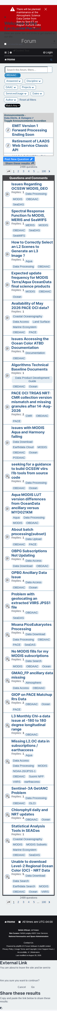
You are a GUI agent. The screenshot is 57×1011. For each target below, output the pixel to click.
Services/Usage (15, 93)
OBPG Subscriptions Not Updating (29, 553)
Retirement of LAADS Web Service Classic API (31, 145)
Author (10, 99)
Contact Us (28, 943)
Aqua (29, 261)
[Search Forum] (50, 68)
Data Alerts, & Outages (17, 118)
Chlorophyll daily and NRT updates (29, 812)
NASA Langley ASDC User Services (34, 933)
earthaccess (32, 781)
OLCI (32, 803)
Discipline (32, 81)
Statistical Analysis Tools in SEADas (28, 828)
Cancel (22, 987)
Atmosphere (33, 682)
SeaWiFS (19, 235)
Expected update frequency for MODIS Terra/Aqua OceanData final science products (31, 279)
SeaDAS (18, 204)
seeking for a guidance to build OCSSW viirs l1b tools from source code (31, 471)
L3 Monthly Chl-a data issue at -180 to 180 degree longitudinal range (30, 722)
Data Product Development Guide (32, 379)
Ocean (17, 296)
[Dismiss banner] (45, 9)
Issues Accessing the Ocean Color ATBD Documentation (30, 343)
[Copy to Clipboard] (1, 1008)
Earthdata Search (24, 886)
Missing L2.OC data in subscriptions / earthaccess (30, 745)
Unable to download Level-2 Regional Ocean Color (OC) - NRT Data (32, 866)
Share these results (18, 163)
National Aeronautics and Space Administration (28, 936)
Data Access (21, 321)
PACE (33, 332)
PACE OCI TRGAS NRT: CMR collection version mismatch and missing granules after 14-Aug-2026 (31, 402)
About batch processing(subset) (28, 531)
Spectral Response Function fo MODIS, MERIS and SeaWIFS (29, 215)
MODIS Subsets (36, 844)
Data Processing (36, 193)
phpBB (18, 946)
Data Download (22, 441)
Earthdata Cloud (23, 447)
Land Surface (41, 321)
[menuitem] (48, 52)
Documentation (35, 353)
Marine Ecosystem (24, 327)
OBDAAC (32, 199)
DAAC (10, 87)
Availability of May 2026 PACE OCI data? (30, 305)
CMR (29, 415)
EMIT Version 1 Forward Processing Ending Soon (29, 130)
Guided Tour (22, 50)
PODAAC (19, 457)
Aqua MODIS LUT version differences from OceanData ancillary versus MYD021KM (28, 503)
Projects (27, 87)
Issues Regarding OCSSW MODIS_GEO (29, 186)
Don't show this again (15, 44)
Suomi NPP (36, 776)
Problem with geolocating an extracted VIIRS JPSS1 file (31, 600)
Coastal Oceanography (27, 316)
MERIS (30, 225)
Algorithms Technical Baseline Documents (29, 367)
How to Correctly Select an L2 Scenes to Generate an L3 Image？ (32, 249)
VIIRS (16, 781)
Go (33, 987)
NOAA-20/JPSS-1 (24, 771)
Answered (12, 81)
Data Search (33, 661)
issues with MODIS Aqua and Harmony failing (28, 432)
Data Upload (33, 539)
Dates (36, 93)
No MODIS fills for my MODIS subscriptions (30, 653)
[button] (8, 171)
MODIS (17, 199)
